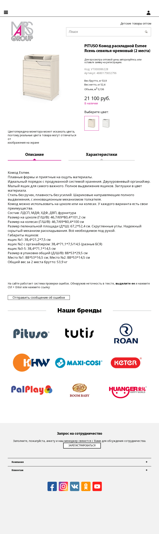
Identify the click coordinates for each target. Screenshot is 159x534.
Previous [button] (5, 398)
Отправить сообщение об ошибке (39, 297)
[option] (41, 77)
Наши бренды (79, 310)
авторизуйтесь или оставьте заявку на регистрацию (113, 61)
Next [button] (154, 398)
